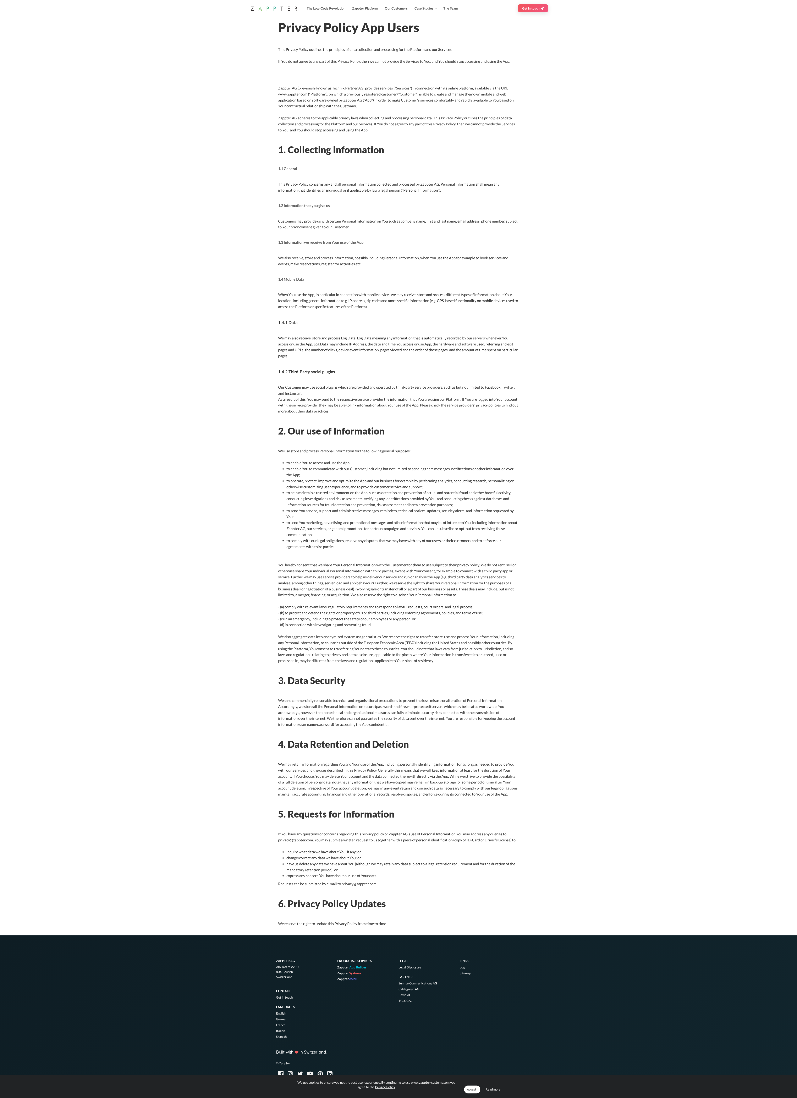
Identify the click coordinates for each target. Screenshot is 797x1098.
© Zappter (283, 1063)
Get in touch (531, 8)
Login (463, 967)
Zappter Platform (365, 8)
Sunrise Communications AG (417, 983)
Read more (493, 1089)
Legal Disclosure (409, 967)
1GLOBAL (405, 1001)
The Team (450, 8)
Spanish (281, 1036)
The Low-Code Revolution (326, 8)
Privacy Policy (385, 1087)
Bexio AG (404, 995)
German (281, 1019)
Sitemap (465, 973)
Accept (471, 1089)
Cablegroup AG (408, 989)
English (281, 1013)
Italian (280, 1031)
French (280, 1025)
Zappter (351, 967)
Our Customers (396, 8)
